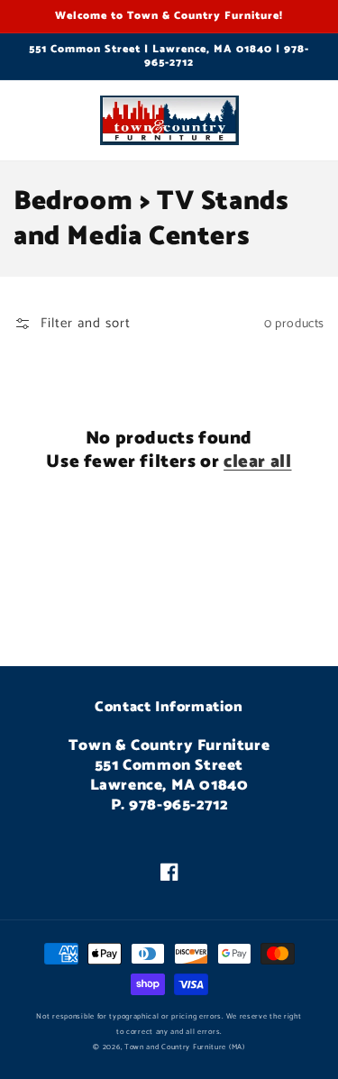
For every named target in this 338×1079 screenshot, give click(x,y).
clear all (257, 462)
